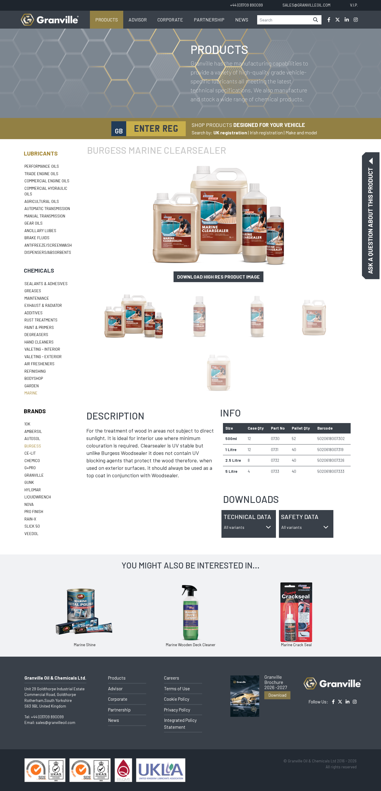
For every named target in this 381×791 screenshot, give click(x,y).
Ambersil (33, 431)
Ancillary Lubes (40, 230)
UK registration (230, 132)
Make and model (301, 132)
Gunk (29, 482)
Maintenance (36, 298)
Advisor (138, 19)
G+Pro (30, 467)
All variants (234, 527)
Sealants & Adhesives (46, 283)
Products (106, 19)
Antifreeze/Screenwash (48, 245)
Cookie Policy (176, 699)
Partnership (209, 19)
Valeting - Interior (42, 349)
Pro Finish (33, 511)
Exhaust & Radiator (43, 305)
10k (27, 424)
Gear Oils (33, 223)
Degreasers (36, 334)
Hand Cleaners (39, 342)
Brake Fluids (36, 237)
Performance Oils (41, 166)
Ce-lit (30, 453)
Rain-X (30, 519)
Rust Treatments (40, 320)
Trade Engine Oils (41, 173)
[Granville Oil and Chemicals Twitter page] (337, 20)
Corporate (170, 19)
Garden (31, 385)
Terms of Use (177, 688)
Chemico (32, 460)
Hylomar (32, 489)
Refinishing (35, 371)
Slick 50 (32, 526)
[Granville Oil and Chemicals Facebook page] (329, 20)
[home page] (50, 16)
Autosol (32, 438)
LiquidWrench (37, 497)
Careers (171, 677)
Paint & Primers (39, 327)
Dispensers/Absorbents (47, 252)
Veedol (31, 533)
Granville (34, 475)
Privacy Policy (177, 709)
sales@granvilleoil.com (55, 722)
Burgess (32, 446)
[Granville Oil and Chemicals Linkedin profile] (346, 20)
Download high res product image (218, 276)
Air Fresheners (39, 363)
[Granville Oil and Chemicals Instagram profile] (355, 20)
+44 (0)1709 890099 (47, 716)
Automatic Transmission (47, 208)
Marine (31, 393)
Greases (32, 290)
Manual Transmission (44, 216)
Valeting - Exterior (43, 356)
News (241, 19)
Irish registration (266, 132)
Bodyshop (33, 378)
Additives (33, 312)
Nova (29, 504)
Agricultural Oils (41, 201)
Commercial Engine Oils (46, 180)
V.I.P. (354, 5)
